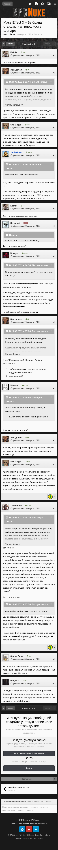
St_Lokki (15, 223)
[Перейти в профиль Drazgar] (5, 255)
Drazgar (14, 253)
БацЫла (14, 680)
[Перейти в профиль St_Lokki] (5, 224)
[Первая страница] (3, 44)
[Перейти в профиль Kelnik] (5, 54)
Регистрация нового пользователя (29, 753)
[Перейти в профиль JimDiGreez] (5, 154)
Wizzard (14, 385)
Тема (13, 823)
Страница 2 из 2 (29, 44)
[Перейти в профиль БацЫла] (5, 682)
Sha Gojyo (15, 124)
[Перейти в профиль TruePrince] (5, 507)
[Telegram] (22, 829)
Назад (10, 44)
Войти (29, 768)
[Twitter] (36, 829)
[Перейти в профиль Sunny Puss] (5, 657)
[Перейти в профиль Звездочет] (5, 71)
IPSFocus (35, 820)
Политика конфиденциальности (33, 823)
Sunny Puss (16, 656)
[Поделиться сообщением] (53, 55)
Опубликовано (25, 55)
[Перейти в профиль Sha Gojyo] (5, 126)
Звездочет (16, 70)
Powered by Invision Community (29, 839)
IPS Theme (23, 820)
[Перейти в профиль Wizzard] (5, 387)
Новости (38, 34)
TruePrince (16, 505)
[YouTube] (29, 829)
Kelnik (12, 34)
